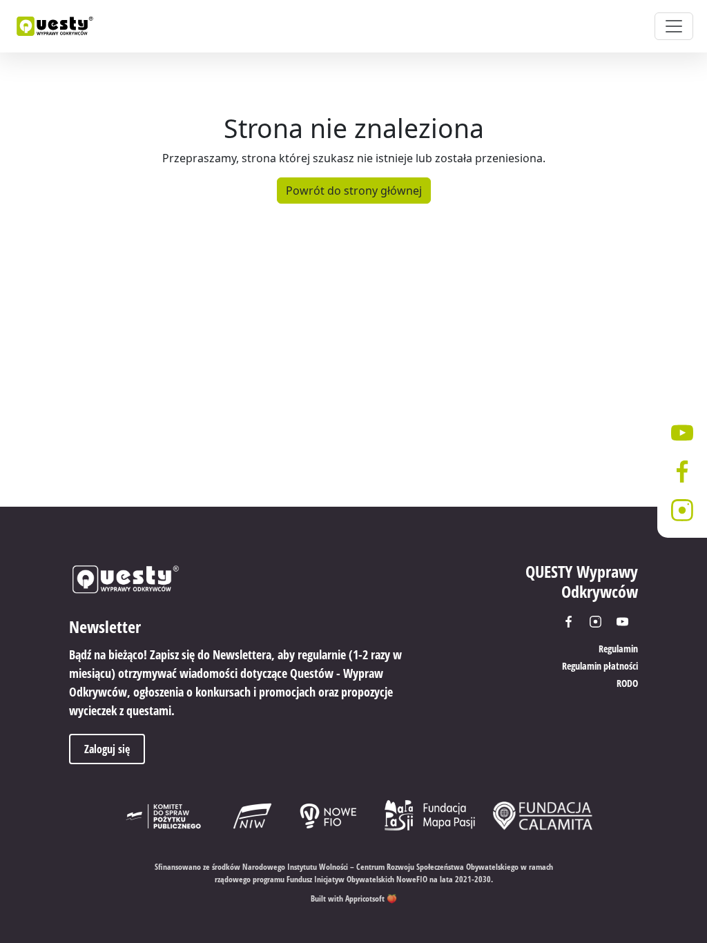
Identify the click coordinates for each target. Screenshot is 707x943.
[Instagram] (600, 622)
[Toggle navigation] (674, 26)
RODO (627, 683)
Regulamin (618, 648)
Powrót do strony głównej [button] (354, 190)
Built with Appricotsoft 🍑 (354, 898)
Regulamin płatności (600, 665)
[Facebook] (573, 622)
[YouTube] (627, 622)
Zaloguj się (107, 749)
